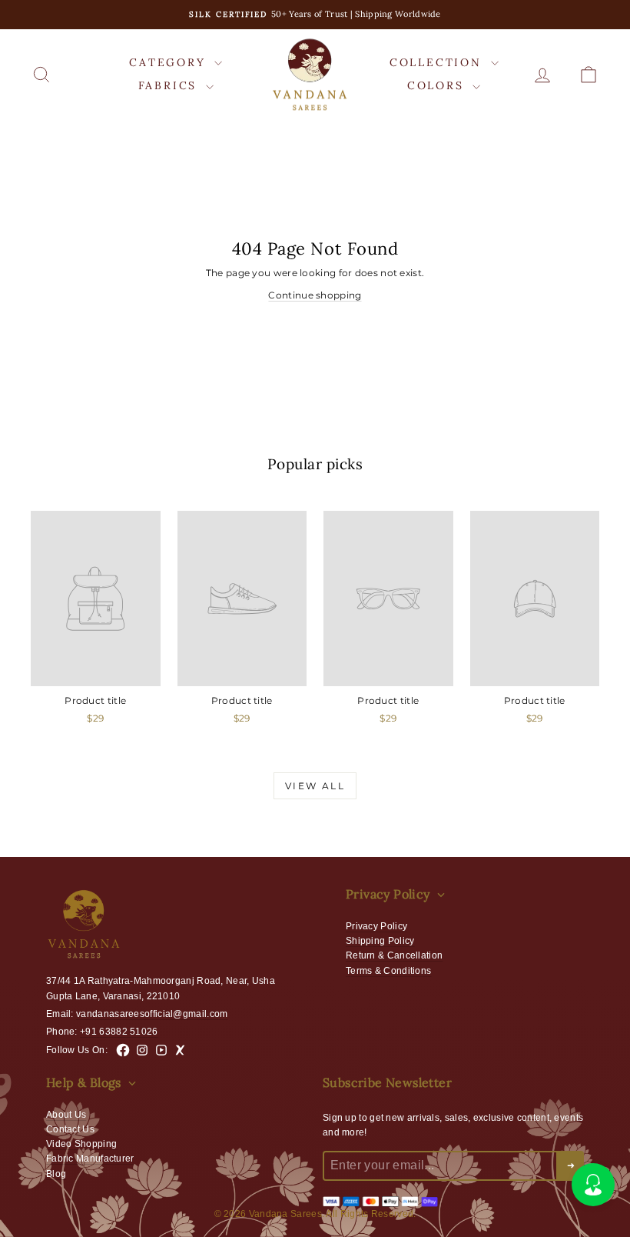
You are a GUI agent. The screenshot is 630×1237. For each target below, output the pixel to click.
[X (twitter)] (180, 1050)
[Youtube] (161, 1050)
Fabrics (170, 85)
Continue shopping (314, 295)
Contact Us (70, 1129)
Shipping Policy (380, 940)
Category (170, 62)
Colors (438, 85)
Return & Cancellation (394, 955)
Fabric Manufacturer (90, 1158)
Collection (438, 62)
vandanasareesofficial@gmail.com (151, 1014)
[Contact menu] (593, 1184)
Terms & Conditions (388, 970)
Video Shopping (81, 1144)
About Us (66, 1114)
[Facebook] (123, 1050)
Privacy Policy (376, 926)
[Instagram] (142, 1050)
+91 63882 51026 (119, 1031)
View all (315, 786)
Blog (56, 1174)
